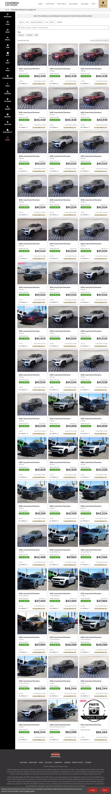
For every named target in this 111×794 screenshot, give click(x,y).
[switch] (21, 35)
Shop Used (61, 4)
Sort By (92, 40)
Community (58, 762)
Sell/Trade (73, 4)
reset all (59, 22)
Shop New (49, 4)
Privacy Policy (77, 762)
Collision (84, 4)
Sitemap (88, 762)
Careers (67, 762)
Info (93, 4)
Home (40, 4)
